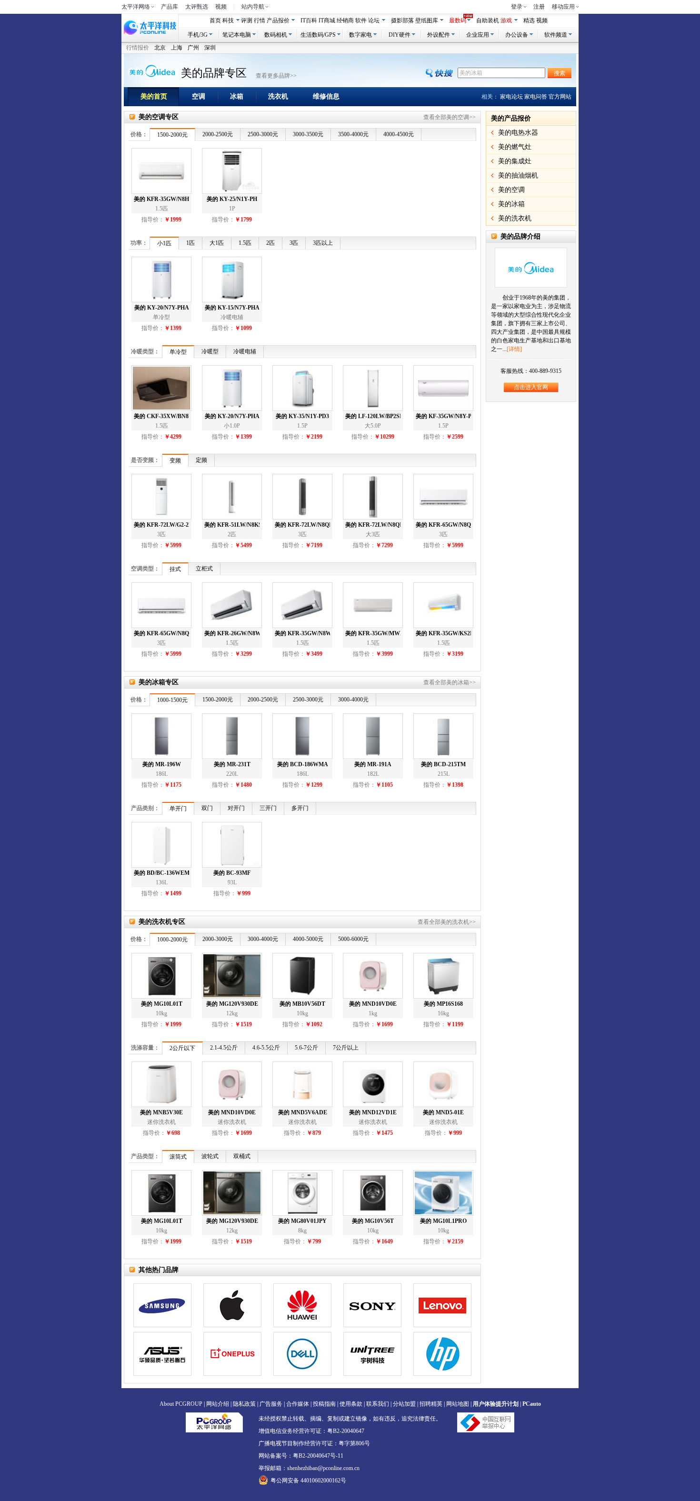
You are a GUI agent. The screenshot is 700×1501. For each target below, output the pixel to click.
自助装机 (487, 20)
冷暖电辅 (244, 351)
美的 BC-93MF (231, 873)
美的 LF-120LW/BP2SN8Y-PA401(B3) (372, 416)
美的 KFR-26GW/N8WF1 (232, 633)
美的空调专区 (159, 116)
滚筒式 (178, 1156)
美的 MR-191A (372, 764)
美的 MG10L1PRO (443, 1221)
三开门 (268, 808)
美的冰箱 (511, 204)
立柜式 (204, 568)
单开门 (178, 808)
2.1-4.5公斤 (224, 1047)
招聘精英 (431, 1404)
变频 (175, 460)
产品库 (169, 6)
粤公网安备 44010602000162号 (308, 1480)
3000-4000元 (353, 699)
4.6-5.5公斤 (266, 1047)
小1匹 (164, 243)
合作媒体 (297, 1404)
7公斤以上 (346, 1047)
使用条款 (351, 1404)
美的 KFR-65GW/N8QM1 (443, 524)
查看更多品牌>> (276, 75)
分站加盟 (404, 1404)
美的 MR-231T (232, 764)
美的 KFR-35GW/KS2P (443, 633)
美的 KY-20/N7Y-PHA (161, 307)
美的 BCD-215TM (443, 764)
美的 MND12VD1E (373, 1112)
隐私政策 (244, 1404)
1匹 (190, 243)
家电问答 (535, 96)
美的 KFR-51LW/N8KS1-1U (232, 524)
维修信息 (326, 96)
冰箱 (236, 96)
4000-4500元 (398, 134)
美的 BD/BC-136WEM (161, 873)
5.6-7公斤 (306, 1047)
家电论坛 (511, 96)
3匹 (294, 243)
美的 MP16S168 (443, 1004)
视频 (221, 6)
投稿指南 (324, 1404)
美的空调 (511, 189)
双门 (207, 808)
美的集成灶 (514, 161)
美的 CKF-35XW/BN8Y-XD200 (161, 416)
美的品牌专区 (214, 73)
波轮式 (210, 1156)
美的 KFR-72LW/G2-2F (161, 524)
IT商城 (327, 20)
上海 (176, 47)
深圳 (210, 47)
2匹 (270, 243)
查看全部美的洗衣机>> (447, 922)
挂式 (175, 569)
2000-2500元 (217, 134)
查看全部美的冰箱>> (449, 682)
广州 (193, 47)
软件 (361, 20)
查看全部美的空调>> (449, 117)
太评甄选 (196, 6)
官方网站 (560, 96)
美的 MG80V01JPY (302, 1221)
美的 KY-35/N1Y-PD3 (302, 416)
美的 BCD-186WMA (302, 764)
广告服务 (271, 1404)
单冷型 (178, 352)
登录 (516, 6)
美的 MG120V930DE (232, 1004)
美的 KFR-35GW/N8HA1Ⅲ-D (161, 199)
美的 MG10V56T (373, 1221)
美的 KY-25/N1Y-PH (232, 199)
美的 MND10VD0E (373, 1004)
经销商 (345, 20)
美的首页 (153, 96)
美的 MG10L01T (161, 1004)
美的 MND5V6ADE (302, 1112)
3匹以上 (323, 243)
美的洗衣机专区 (162, 921)
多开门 (300, 808)
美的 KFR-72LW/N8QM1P (302, 524)
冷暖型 (210, 351)
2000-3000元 (217, 939)
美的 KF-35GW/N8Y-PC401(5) (443, 416)
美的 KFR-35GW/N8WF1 (302, 633)
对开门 (236, 808)
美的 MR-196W (161, 764)
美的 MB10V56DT (302, 1004)
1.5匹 (245, 243)
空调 (198, 96)
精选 (529, 20)
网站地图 (457, 1404)
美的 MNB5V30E (161, 1112)
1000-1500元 (172, 700)
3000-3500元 (308, 134)
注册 (539, 6)
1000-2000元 (172, 939)
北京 (160, 47)
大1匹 (217, 243)
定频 (201, 460)
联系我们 (377, 1404)
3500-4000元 (353, 134)
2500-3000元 (263, 134)
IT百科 (308, 20)
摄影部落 (402, 20)
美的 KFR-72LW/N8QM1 (372, 524)
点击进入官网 (531, 387)
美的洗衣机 (514, 218)
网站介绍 (217, 1404)
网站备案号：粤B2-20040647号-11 (301, 1455)
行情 (259, 20)
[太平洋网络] (214, 1422)
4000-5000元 (308, 939)
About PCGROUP (181, 1404)
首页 (215, 20)
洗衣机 (278, 96)
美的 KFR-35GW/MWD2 (372, 633)
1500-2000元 (172, 134)
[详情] (514, 349)
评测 (246, 20)
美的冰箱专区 (159, 682)
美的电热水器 (518, 132)
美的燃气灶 (514, 146)
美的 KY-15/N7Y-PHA (232, 307)
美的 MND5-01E (443, 1112)
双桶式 (241, 1156)
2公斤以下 (182, 1048)
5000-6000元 (353, 939)
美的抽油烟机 (518, 175)
